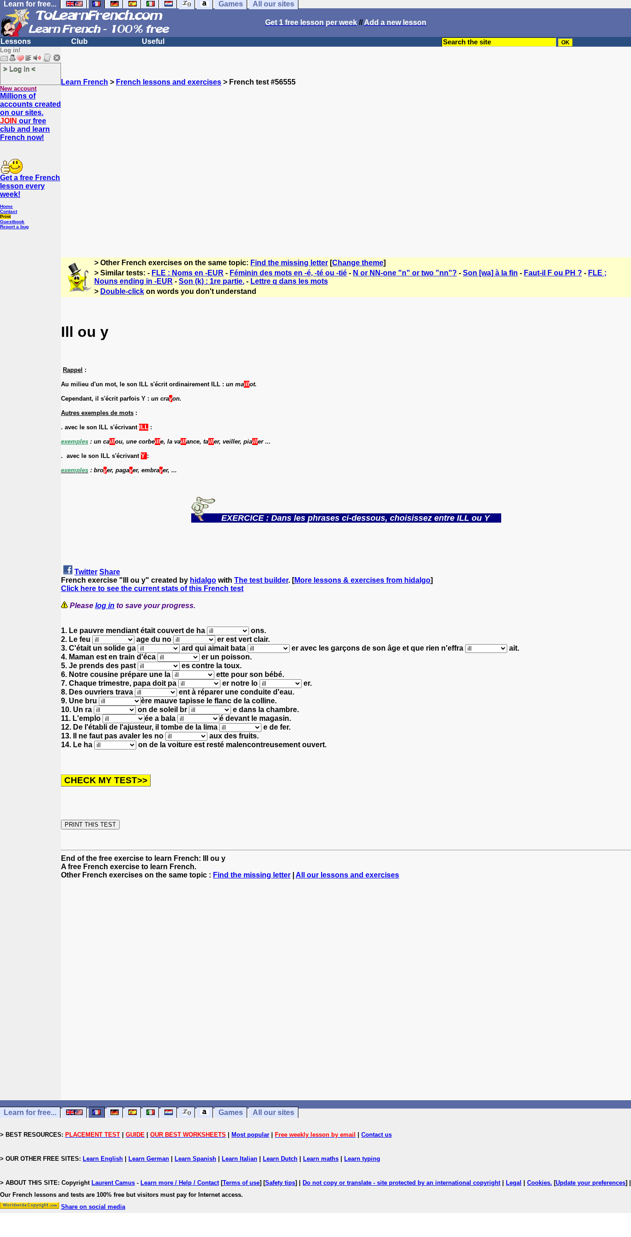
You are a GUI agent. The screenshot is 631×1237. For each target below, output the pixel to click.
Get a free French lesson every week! (30, 186)
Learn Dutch (280, 1158)
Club (79, 41)
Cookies (538, 1182)
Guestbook (12, 221)
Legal (514, 1182)
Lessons (15, 41)
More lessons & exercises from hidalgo (362, 580)
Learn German (148, 1158)
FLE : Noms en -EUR (188, 273)
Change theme (357, 263)
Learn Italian (239, 1158)
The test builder (261, 580)
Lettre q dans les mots (289, 281)
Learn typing (362, 1158)
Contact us (376, 1134)
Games (230, 1112)
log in (105, 605)
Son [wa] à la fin (490, 273)
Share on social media (93, 1206)
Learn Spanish (195, 1158)
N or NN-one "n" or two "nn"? (405, 273)
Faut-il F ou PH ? (553, 273)
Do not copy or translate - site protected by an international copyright (401, 1182)
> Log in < (19, 69)
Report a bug (14, 226)
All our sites (273, 1112)
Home (6, 206)
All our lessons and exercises (347, 875)
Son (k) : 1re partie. (211, 281)
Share (109, 572)
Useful (153, 41)
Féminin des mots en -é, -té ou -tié (288, 273)
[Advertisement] (346, 167)
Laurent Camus (113, 1182)
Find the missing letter (289, 263)
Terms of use (241, 1182)
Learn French (84, 82)
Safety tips (280, 1182)
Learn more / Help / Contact (179, 1182)
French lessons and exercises (168, 82)
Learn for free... (30, 1112)
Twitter (85, 572)
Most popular (250, 1134)
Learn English (103, 1158)
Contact (8, 211)
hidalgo (203, 580)
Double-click (122, 291)
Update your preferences (590, 1182)
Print (5, 216)
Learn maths (321, 1158)
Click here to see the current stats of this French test (152, 588)
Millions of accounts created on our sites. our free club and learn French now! (30, 116)
